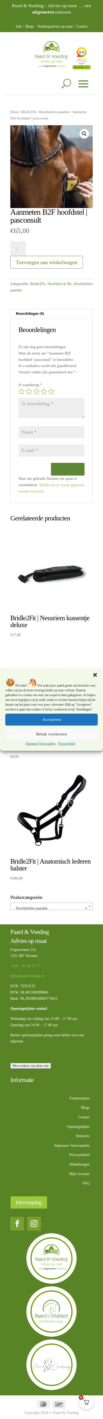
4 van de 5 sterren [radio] (44, 391)
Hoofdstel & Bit (60, 284)
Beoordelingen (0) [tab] (30, 314)
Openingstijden (78, 1127)
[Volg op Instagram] (34, 1224)
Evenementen (79, 1098)
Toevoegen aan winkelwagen (46, 262)
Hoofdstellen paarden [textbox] (50, 908)
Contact (82, 26)
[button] (95, 675)
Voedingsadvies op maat (55, 26)
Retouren (83, 1136)
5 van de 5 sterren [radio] (51, 391)
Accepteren (51, 719)
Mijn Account (79, 1174)
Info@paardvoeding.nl (27, 976)
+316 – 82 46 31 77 (25, 966)
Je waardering (30, 385)
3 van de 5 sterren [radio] (36, 391)
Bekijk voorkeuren (51, 734)
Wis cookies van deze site (30, 1066)
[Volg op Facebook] (17, 1224)
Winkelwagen (79, 1164)
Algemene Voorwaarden (40, 743)
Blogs (29, 26)
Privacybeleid (66, 743)
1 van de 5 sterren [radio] (21, 391)
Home (14, 112)
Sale (19, 26)
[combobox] (51, 906)
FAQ (86, 1183)
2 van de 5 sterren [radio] (29, 391)
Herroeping (29, 1202)
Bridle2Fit (28, 112)
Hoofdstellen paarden (54, 112)
